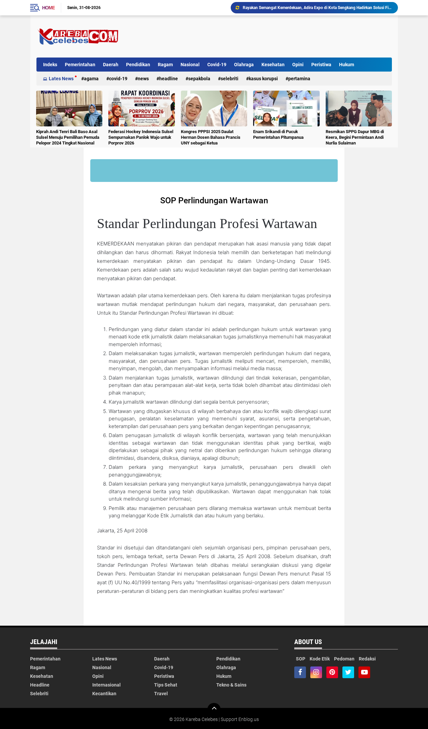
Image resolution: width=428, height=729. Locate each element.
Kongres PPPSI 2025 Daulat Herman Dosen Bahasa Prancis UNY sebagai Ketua (210, 137)
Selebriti (229, 78)
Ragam (165, 64)
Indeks (50, 64)
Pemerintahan (80, 64)
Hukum (346, 64)
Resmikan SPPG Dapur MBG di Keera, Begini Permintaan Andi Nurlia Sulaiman (355, 137)
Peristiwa (321, 64)
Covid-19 (216, 64)
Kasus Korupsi (263, 78)
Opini (298, 64)
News (143, 78)
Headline (168, 78)
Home (48, 7)
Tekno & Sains (231, 685)
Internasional (106, 685)
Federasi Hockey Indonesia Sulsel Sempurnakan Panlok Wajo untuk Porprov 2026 (140, 137)
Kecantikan (104, 693)
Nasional (190, 64)
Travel (161, 693)
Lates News (61, 78)
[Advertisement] (270, 36)
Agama (91, 78)
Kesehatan (273, 64)
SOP (300, 658)
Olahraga (244, 64)
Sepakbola (199, 78)
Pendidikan (138, 64)
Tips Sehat (165, 685)
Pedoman (344, 658)
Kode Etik (320, 658)
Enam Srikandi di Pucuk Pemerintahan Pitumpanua (278, 134)
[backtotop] (214, 709)
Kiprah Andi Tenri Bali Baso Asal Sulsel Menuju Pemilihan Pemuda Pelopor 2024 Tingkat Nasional (67, 137)
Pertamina (299, 78)
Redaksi (367, 658)
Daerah (110, 64)
